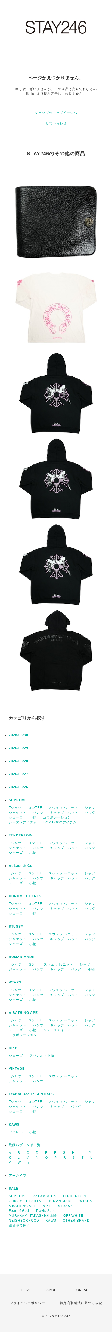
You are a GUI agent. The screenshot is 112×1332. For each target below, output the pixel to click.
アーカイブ (17, 1175)
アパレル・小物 (41, 1056)
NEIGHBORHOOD (24, 1220)
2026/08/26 (18, 787)
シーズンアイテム (23, 822)
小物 (32, 817)
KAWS (14, 1124)
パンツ (38, 812)
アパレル (16, 1132)
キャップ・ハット (64, 812)
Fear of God (19, 1211)
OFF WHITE (73, 1216)
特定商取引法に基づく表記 (81, 1303)
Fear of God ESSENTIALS (31, 1094)
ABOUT (52, 1290)
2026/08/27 (18, 774)
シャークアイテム (57, 1030)
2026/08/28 (18, 761)
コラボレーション (57, 817)
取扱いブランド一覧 (25, 1145)
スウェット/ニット (63, 808)
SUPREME (18, 800)
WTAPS (15, 982)
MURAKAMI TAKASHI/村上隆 (33, 1216)
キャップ (57, 969)
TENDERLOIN (21, 835)
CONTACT (82, 1290)
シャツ (90, 808)
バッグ (90, 812)
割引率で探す (19, 1225)
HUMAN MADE (22, 957)
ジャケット (17, 812)
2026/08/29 (18, 748)
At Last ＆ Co (20, 866)
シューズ (16, 817)
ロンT (32, 964)
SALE (13, 1188)
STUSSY (16, 926)
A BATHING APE (23, 1013)
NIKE (13, 1048)
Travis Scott (46, 1211)
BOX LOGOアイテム (60, 822)
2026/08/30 (18, 735)
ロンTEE (35, 808)
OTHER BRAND (77, 1220)
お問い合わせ (56, 123)
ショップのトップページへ (56, 113)
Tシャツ (15, 808)
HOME (26, 1290)
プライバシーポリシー (27, 1303)
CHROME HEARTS (25, 896)
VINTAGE (17, 1069)
